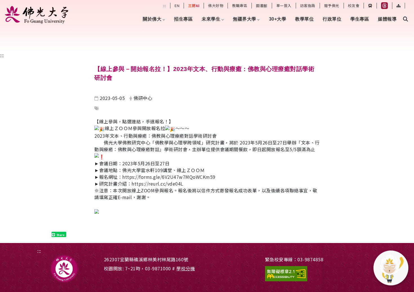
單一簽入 (283, 5)
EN (177, 5)
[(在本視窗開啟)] (37, 14)
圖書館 (262, 5)
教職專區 (239, 5)
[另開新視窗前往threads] (384, 5)
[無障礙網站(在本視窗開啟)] (314, 273)
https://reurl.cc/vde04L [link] (157, 183)
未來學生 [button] (211, 19)
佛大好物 (215, 5)
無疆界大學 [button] (244, 19)
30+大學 (277, 19)
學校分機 (185, 268)
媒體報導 (387, 19)
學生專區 (359, 19)
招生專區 (183, 19)
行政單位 (332, 19)
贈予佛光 (331, 5)
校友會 (354, 5)
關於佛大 (152, 19)
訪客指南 (307, 5)
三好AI (193, 5)
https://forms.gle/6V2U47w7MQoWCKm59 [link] (168, 176)
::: (164, 5)
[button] (405, 19)
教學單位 (304, 19)
